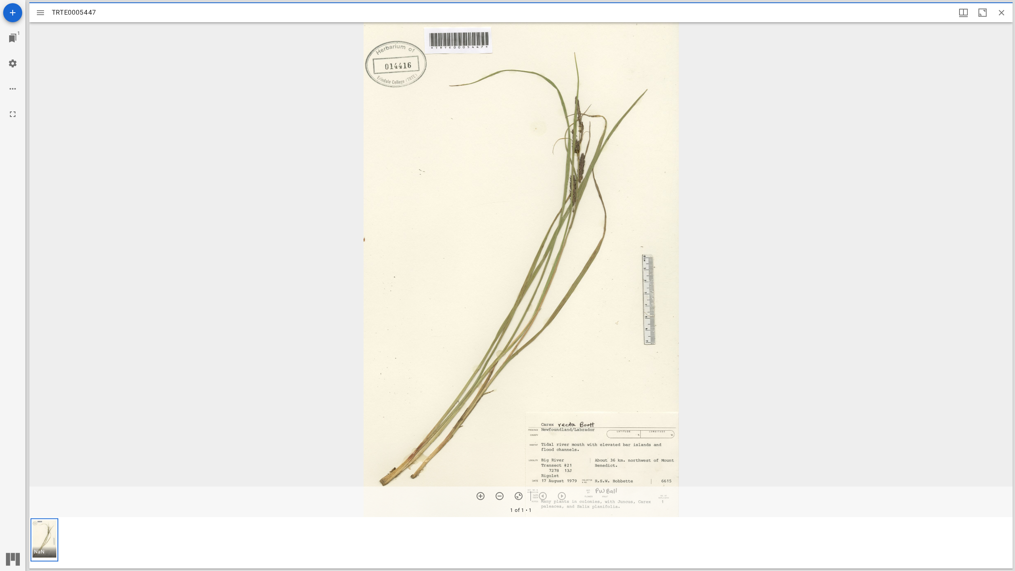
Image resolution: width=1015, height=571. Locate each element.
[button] (44, 540)
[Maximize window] (982, 12)
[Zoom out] (499, 496)
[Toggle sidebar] (40, 12)
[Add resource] (12, 12)
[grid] (521, 543)
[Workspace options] (12, 88)
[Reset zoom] (518, 496)
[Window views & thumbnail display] (963, 12)
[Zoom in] (480, 496)
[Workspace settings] (12, 63)
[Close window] (1001, 12)
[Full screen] (12, 114)
